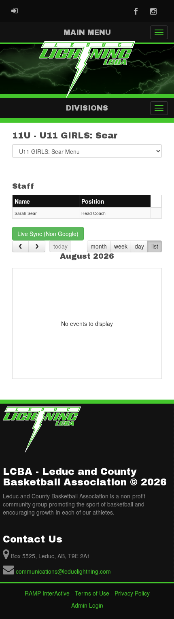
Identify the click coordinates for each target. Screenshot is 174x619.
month (99, 246)
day (139, 246)
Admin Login (87, 605)
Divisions (87, 108)
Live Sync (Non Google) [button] (48, 234)
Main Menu (87, 32)
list (154, 246)
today (60, 246)
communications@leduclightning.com (63, 571)
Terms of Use (92, 593)
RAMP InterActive (47, 593)
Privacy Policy (132, 593)
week (120, 246)
